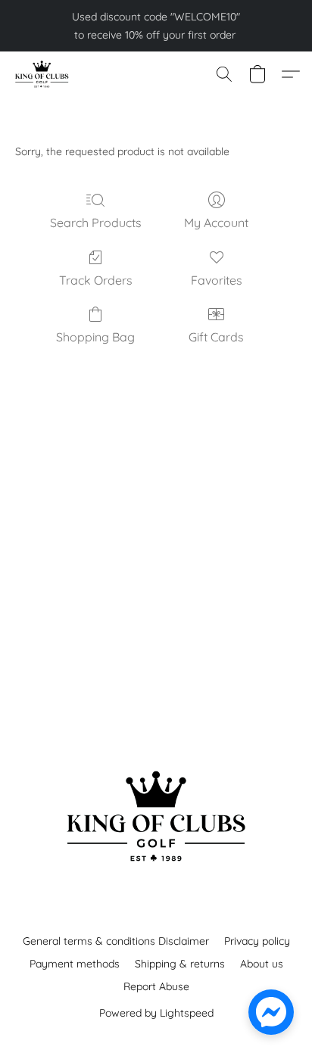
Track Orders (96, 280)
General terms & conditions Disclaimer (116, 941)
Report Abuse (156, 986)
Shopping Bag (95, 336)
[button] (42, 74)
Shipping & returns (180, 963)
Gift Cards (216, 336)
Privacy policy (257, 941)
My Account (216, 222)
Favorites (216, 280)
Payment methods (75, 963)
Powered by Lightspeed (156, 1013)
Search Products (96, 222)
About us (261, 963)
